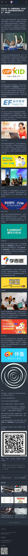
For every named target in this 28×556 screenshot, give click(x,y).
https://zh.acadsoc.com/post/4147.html (15, 464)
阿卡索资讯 (6, 5)
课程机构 (18, 458)
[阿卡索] (14, 3)
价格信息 (3, 460)
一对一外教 (12, 458)
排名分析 (24, 458)
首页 (1, 5)
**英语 (7, 458)
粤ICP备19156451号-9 (5, 533)
